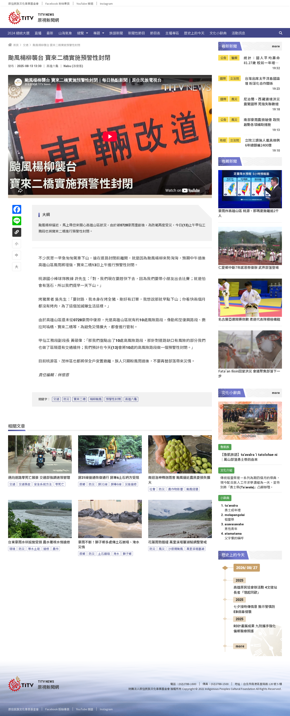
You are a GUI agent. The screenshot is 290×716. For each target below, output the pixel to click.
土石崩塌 (104, 553)
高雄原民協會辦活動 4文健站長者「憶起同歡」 (255, 590)
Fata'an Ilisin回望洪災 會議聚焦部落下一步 (249, 373)
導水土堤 (34, 549)
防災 (66, 399)
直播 (38, 32)
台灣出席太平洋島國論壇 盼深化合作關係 (262, 81)
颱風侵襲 (192, 489)
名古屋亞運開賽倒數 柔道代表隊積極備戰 (249, 319)
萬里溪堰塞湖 (195, 549)
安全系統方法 (43, 484)
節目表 (155, 32)
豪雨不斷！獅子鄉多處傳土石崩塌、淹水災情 (108, 544)
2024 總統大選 (18, 32)
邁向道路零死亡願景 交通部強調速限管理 (39, 478)
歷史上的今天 (194, 32)
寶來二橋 (80, 399)
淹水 (116, 553)
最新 (49, 32)
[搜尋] (280, 32)
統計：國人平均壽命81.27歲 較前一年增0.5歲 (262, 60)
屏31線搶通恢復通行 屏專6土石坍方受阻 (108, 478)
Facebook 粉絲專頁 (57, 3)
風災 (162, 549)
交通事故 (25, 484)
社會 (152, 489)
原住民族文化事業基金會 (23, 3)
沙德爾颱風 (175, 549)
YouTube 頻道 (84, 3)
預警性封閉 (113, 399)
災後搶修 (131, 484)
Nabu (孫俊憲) (73, 66)
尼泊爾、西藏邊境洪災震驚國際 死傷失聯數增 (262, 102)
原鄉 (82, 484)
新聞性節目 (136, 32)
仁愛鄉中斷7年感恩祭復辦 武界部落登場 (248, 267)
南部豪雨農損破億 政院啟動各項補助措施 (262, 122)
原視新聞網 (48, 20)
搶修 (46, 549)
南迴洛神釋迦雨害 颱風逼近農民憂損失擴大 (179, 480)
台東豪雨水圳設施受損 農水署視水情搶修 (39, 542)
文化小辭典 (218, 32)
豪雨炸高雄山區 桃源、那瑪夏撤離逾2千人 (248, 213)
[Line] (16, 220)
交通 (56, 399)
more (240, 646)
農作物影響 (175, 489)
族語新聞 (116, 32)
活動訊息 (238, 32)
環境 (12, 549)
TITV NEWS (46, 14)
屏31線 (102, 484)
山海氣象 (65, 32)
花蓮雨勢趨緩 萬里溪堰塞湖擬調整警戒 (177, 542)
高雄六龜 (131, 399)
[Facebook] (16, 209)
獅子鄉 (127, 553)
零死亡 (59, 484)
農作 (56, 549)
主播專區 (172, 32)
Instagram (106, 3)
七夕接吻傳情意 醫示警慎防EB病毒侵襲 (254, 609)
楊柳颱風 (96, 399)
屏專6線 (116, 484)
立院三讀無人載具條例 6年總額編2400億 (262, 143)
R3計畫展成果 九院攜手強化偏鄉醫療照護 (255, 628)
